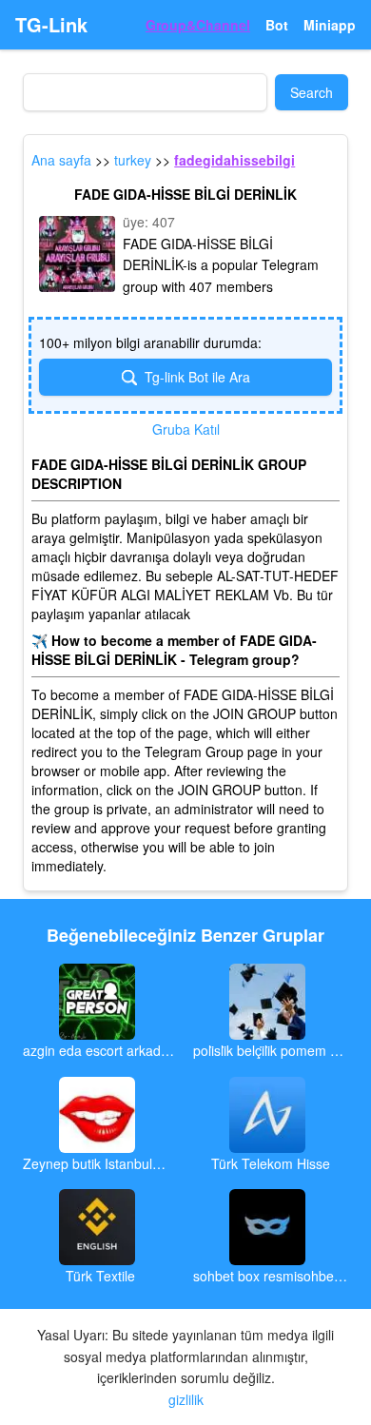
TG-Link (51, 24)
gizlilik (186, 1399)
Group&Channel (198, 24)
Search (311, 92)
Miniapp (329, 24)
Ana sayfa (61, 159)
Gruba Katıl (186, 429)
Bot (276, 24)
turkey (132, 159)
